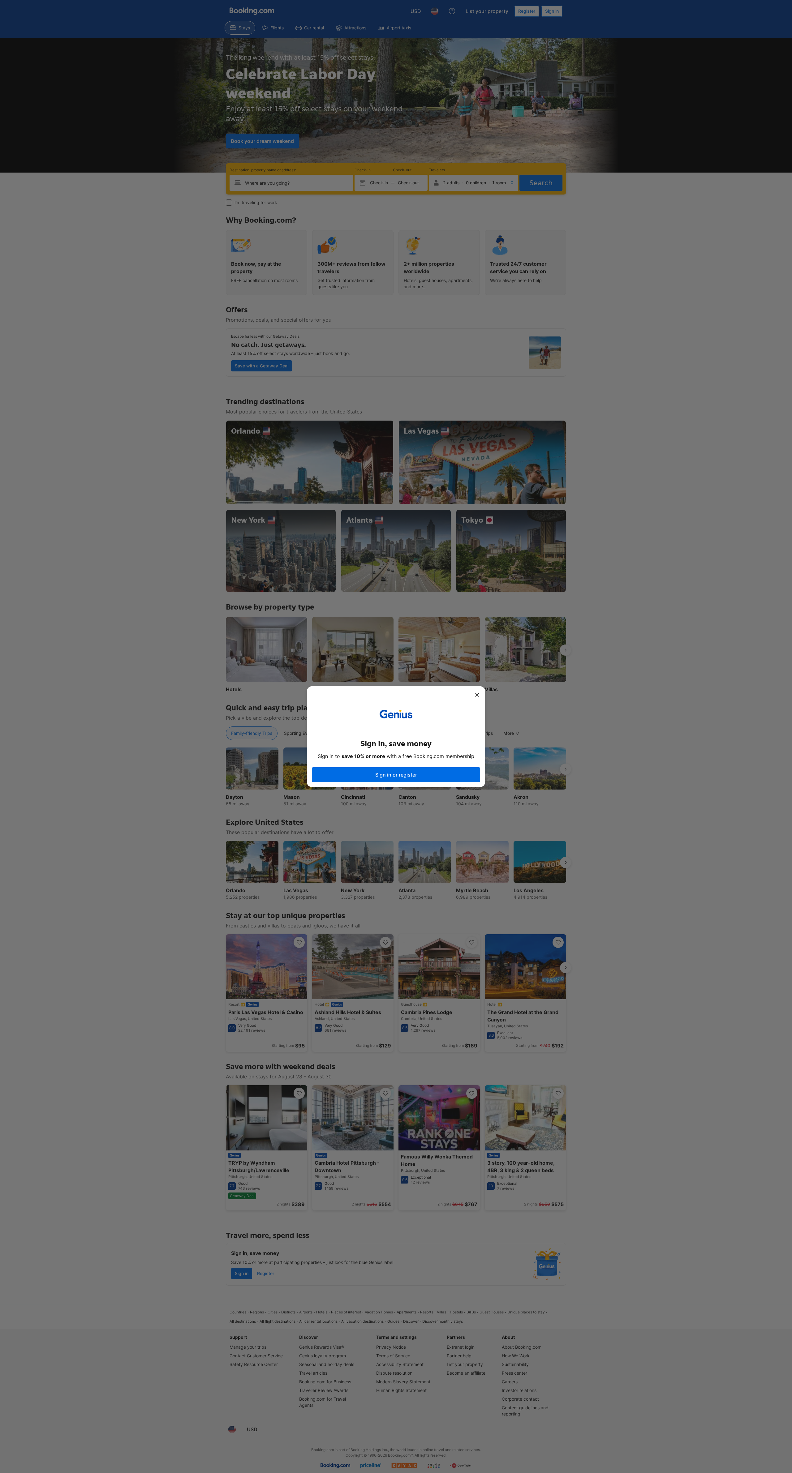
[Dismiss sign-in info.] (477, 694)
